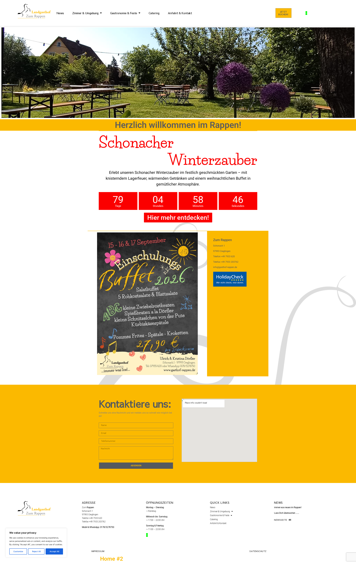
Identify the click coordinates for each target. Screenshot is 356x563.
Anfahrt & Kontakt (180, 13)
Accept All (54, 551)
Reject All (36, 551)
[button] (4, 72)
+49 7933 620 (95, 518)
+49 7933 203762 (97, 521)
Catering (154, 13)
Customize (18, 551)
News (60, 13)
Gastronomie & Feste (123, 13)
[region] (36, 542)
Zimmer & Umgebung (85, 13)
